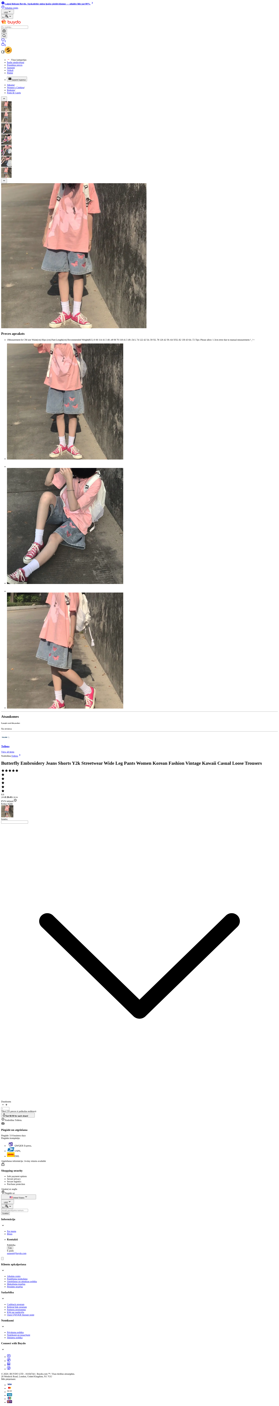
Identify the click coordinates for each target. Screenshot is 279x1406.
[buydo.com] (11, 24)
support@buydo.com (16, 1253)
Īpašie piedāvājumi (15, 62)
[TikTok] (8, 1361)
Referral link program (17, 1307)
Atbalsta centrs (13, 1276)
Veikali (10, 70)
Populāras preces (14, 65)
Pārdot (10, 73)
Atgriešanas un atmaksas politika (22, 1281)
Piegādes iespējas (15, 1286)
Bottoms (11, 90)
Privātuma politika (15, 1332)
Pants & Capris (14, 93)
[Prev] (4, 98)
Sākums (10, 85)
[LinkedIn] (8, 1365)
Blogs (9, 1234)
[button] (3, 1105)
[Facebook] (8, 1369)
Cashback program (15, 1304)
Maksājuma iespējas (16, 1284)
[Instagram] (8, 1357)
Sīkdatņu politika (15, 1337)
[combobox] (14, 822)
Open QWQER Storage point (20, 1315)
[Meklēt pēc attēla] (4, 31)
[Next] (4, 180)
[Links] (2, 1258)
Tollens (5, 746)
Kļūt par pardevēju (15, 1312)
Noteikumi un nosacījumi (18, 1335)
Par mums (11, 1231)
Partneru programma (16, 1309)
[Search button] (4, 36)
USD (6, 12)
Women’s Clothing (15, 87)
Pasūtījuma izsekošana (17, 1279)
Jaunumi (11, 67)
